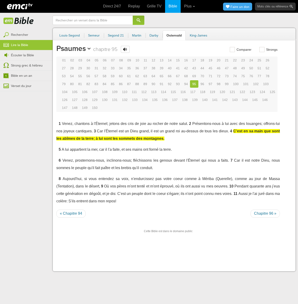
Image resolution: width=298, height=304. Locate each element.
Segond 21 (116, 35)
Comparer (243, 49)
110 (124, 92)
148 (75, 108)
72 (218, 76)
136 (165, 100)
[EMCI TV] (20, 6)
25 (259, 60)
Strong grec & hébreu (27, 65)
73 (227, 76)
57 (96, 76)
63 (145, 76)
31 (96, 68)
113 (153, 92)
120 (222, 92)
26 (267, 60)
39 (161, 68)
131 (115, 100)
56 (88, 76)
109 (115, 92)
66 (170, 76)
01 (64, 60)
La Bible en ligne (18, 21)
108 (105, 92)
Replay (134, 6)
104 (65, 92)
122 (242, 92)
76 (251, 76)
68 (186, 76)
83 (96, 84)
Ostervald (174, 35)
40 (170, 68)
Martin (136, 35)
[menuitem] (26, 35)
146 (265, 100)
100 (236, 84)
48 (235, 68)
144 (245, 100)
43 (194, 68)
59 (113, 76)
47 (227, 68)
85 (113, 84)
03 (80, 60)
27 (64, 68)
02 (72, 60)
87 (129, 84)
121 (232, 92)
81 (80, 84)
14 (170, 60)
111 (134, 92)
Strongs (271, 49)
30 (88, 68)
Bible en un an (21, 75)
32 (104, 68)
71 (210, 76)
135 (155, 100)
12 (153, 60)
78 (267, 76)
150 (95, 108)
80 (72, 84)
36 (137, 68)
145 (255, 100)
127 (75, 100)
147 (65, 108)
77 (259, 76)
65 (161, 76)
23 (243, 60)
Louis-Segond (69, 35)
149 (85, 108)
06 (105, 60)
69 (194, 76)
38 (153, 68)
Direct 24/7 (112, 6)
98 (218, 84)
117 (193, 92)
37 (145, 68)
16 (186, 60)
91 (161, 84)
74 (235, 76)
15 (178, 60)
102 (256, 84)
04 (88, 60)
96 (202, 84)
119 (212, 92)
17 (194, 60)
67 (178, 76)
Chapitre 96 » (265, 213)
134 (145, 100)
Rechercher (19, 35)
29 (80, 68)
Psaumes (71, 48)
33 (113, 68)
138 (185, 100)
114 (163, 92)
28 (72, 68)
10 (137, 60)
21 (227, 60)
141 (215, 100)
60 (121, 76)
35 (129, 68)
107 (95, 92)
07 (113, 60)
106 (85, 92)
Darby (153, 35)
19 (210, 60)
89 (145, 84)
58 (104, 76)
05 (96, 60)
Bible (173, 6)
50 (251, 68)
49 (243, 68)
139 (195, 100)
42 (186, 68)
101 (246, 84)
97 (210, 84)
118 (202, 92)
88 (137, 84)
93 (178, 84)
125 (272, 92)
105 (75, 92)
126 (65, 100)
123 (252, 92)
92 (170, 84)
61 (129, 76)
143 (235, 100)
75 (243, 76)
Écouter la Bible (22, 55)
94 (186, 84)
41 (178, 68)
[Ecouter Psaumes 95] (125, 49)
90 (153, 84)
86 (121, 84)
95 (194, 84)
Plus (188, 6)
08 (121, 60)
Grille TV (154, 6)
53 (64, 76)
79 (64, 84)
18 (202, 60)
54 (72, 76)
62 (137, 76)
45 (210, 68)
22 (235, 60)
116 (183, 92)
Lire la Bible (19, 45)
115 (173, 92)
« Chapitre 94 (71, 213)
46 (218, 68)
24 (251, 60)
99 (227, 84)
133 (135, 100)
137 (175, 100)
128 (85, 100)
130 (105, 100)
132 (125, 100)
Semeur (94, 35)
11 (145, 60)
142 (225, 100)
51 (259, 68)
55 (80, 76)
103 (266, 84)
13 (161, 60)
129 (95, 100)
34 (121, 68)
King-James (198, 35)
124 (262, 92)
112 (144, 92)
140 (205, 100)
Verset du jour (21, 86)
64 (153, 76)
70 (202, 76)
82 (88, 84)
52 (267, 68)
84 (104, 84)
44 (202, 68)
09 (129, 60)
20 (218, 60)
